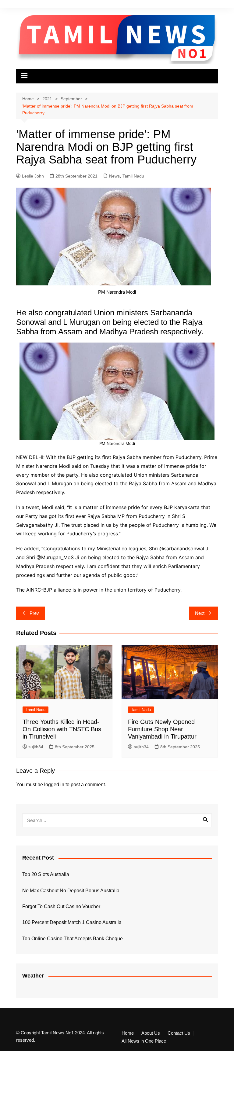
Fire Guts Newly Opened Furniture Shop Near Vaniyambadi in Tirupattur (162, 729)
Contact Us (179, 1033)
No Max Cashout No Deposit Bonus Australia (70, 890)
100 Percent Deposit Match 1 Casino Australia (72, 922)
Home (128, 1033)
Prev (34, 613)
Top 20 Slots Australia (45, 874)
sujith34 (35, 746)
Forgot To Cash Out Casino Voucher (61, 906)
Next (199, 613)
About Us (150, 1033)
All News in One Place (144, 1041)
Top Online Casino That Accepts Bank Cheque (72, 938)
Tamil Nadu (133, 176)
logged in (54, 784)
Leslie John (33, 176)
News (114, 176)
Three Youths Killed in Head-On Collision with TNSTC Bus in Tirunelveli (62, 729)
